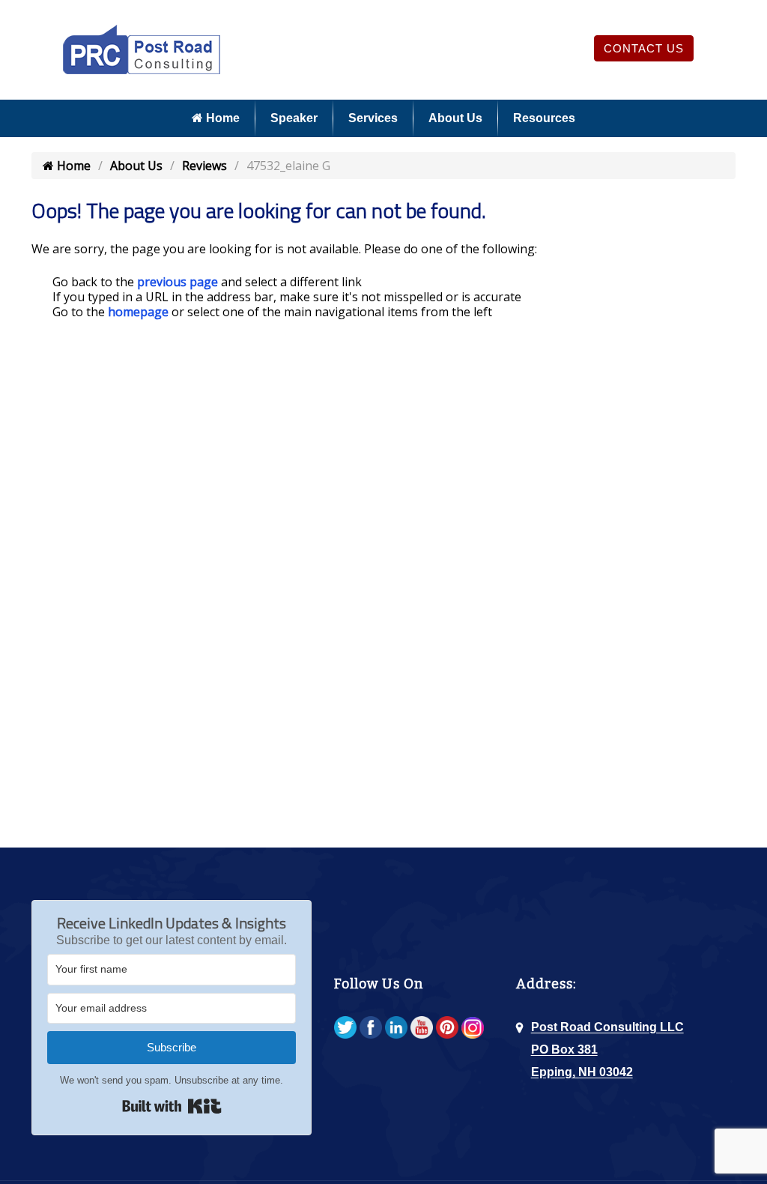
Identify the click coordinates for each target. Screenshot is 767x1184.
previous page (177, 282)
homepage (138, 311)
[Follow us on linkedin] (396, 1028)
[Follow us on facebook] (371, 1028)
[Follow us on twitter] (345, 1028)
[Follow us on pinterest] (447, 1028)
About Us (455, 118)
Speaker (294, 118)
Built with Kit (172, 1106)
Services (373, 118)
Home (221, 118)
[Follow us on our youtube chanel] (421, 1028)
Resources (544, 118)
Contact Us (644, 48)
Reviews (204, 165)
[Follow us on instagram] (472, 1028)
